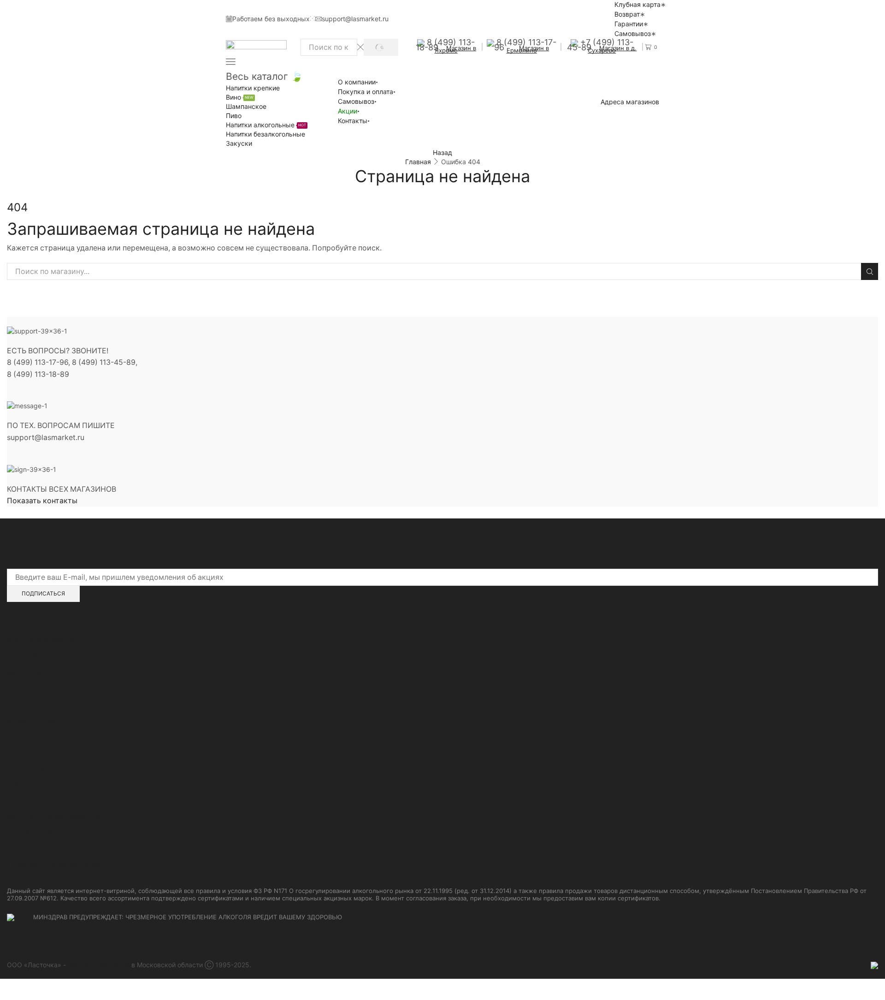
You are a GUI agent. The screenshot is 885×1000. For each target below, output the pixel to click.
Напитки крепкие (253, 88)
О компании (357, 82)
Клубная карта (637, 4)
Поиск (869, 271)
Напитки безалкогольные (265, 134)
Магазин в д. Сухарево (612, 49)
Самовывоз (632, 33)
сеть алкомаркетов (99, 965)
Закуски (239, 143)
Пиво (234, 115)
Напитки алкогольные (266, 125)
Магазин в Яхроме (456, 49)
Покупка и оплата (365, 91)
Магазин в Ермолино (528, 49)
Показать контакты (42, 500)
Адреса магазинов (630, 102)
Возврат (627, 14)
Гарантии (628, 24)
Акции (347, 111)
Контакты (352, 121)
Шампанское (246, 106)
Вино (240, 97)
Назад (442, 152)
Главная (418, 162)
